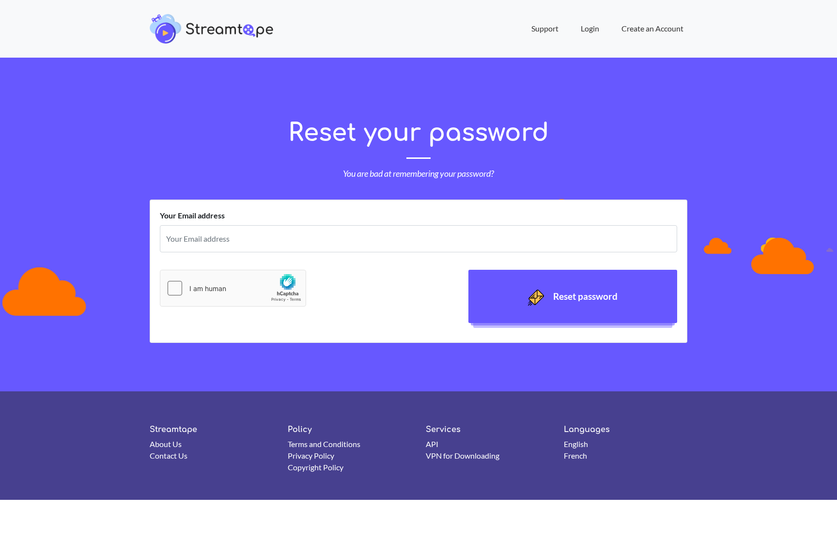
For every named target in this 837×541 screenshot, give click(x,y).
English (576, 443)
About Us (166, 443)
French (575, 455)
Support (544, 28)
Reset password (584, 296)
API (432, 443)
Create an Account (652, 28)
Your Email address (192, 215)
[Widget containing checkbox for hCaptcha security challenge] (233, 288)
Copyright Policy (315, 467)
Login (590, 28)
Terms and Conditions (324, 443)
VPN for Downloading (462, 455)
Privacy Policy (311, 455)
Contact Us (168, 455)
